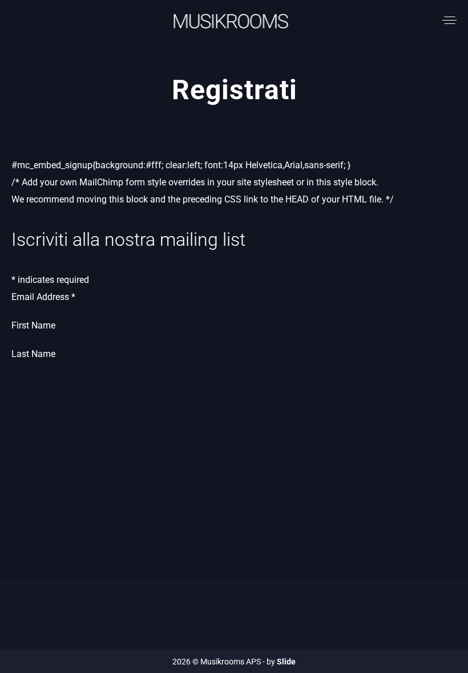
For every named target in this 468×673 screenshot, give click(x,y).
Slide (286, 661)
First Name (33, 325)
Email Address (43, 296)
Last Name (33, 353)
